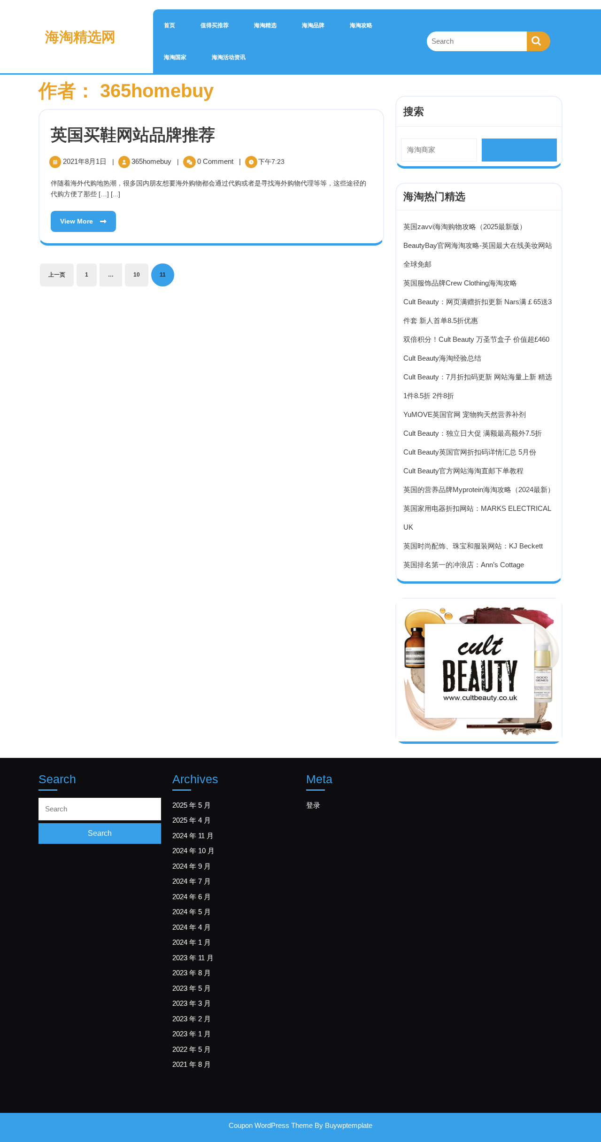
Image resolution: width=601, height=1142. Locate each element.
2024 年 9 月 (191, 866)
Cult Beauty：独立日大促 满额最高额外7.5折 (472, 433)
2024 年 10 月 (193, 851)
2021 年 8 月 (191, 1064)
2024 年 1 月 (191, 942)
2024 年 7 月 (191, 881)
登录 (313, 805)
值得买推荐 (214, 25)
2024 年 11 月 (193, 836)
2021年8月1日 (85, 161)
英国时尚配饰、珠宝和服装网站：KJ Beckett (473, 546)
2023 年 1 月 (191, 1034)
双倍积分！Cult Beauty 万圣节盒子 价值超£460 (476, 339)
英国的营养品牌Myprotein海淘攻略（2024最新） (479, 490)
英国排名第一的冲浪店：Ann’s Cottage (463, 565)
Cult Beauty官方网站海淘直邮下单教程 (463, 471)
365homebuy (152, 161)
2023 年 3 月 (191, 1003)
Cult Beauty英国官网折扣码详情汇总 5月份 (469, 452)
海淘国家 (175, 57)
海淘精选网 (80, 37)
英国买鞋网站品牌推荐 (133, 134)
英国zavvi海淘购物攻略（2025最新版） (464, 227)
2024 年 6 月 (191, 897)
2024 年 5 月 (191, 912)
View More (73, 218)
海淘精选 (265, 25)
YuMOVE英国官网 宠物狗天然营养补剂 (464, 414)
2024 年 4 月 (191, 927)
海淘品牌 (313, 25)
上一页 (56, 274)
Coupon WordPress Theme (271, 1125)
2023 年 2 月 (191, 1019)
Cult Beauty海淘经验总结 (442, 358)
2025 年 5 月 (191, 805)
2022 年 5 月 (191, 1049)
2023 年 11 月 (193, 958)
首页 (169, 25)
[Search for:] (477, 41)
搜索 (413, 111)
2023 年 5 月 (191, 988)
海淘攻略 (361, 25)
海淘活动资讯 (229, 57)
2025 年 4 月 (191, 820)
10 (136, 274)
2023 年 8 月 (191, 973)
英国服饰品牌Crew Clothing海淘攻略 (460, 283)
